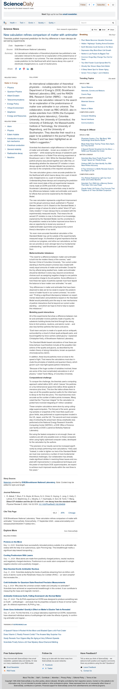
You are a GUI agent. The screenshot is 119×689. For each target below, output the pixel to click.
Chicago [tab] (71, 512)
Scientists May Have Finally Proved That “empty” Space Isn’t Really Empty (96, 159)
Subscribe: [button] (101, 4)
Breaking (84, 34)
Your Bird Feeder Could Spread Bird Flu (96, 62)
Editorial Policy (78, 677)
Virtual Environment (15, 107)
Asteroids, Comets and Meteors (93, 90)
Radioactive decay (15, 153)
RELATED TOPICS (11, 77)
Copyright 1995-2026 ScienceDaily (18, 681)
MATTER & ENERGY (86, 98)
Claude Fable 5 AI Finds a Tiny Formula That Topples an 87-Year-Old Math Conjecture (98, 189)
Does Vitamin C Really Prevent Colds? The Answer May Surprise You (32, 634)
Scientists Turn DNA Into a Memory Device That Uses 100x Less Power (97, 184)
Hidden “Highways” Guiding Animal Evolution (97, 43)
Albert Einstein (13, 95)
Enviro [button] (31, 23)
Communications (87, 123)
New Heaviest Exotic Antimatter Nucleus (21, 569)
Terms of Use (91, 677)
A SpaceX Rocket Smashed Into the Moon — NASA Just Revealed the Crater (97, 150)
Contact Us (88, 670)
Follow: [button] (83, 4)
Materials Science (87, 101)
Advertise (55, 677)
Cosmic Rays (86, 94)
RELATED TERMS (10, 121)
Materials (7, 482)
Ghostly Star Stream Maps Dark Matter (95, 66)
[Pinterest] (24, 69)
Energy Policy (13, 103)
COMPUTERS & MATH (87, 112)
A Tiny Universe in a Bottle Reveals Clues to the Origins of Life (97, 170)
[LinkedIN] (27, 69)
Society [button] (41, 23)
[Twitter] (20, 69)
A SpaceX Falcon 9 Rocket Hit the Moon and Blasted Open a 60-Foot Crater (35, 630)
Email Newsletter (13, 667)
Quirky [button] (51, 23)
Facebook (49, 665)
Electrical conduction (16, 145)
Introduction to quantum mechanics (15, 139)
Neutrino (10, 157)
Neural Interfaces (87, 119)
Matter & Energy (11, 83)
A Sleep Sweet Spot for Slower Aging (94, 69)
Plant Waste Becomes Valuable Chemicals (96, 40)
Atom (9, 126)
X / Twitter (49, 668)
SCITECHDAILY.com (20, 624)
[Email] (31, 69)
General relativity (14, 149)
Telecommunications (15, 99)
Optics (83, 105)
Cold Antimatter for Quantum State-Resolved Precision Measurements (34, 582)
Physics (10, 87)
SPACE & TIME (84, 83)
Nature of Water (87, 108)
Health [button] (12, 23)
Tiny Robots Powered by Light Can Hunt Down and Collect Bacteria (96, 179)
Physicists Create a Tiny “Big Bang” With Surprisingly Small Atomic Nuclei (96, 139)
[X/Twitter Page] (93, 4)
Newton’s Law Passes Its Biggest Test (95, 53)
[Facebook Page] (89, 4)
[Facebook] (16, 69)
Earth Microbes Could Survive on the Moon (97, 47)
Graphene (11, 112)
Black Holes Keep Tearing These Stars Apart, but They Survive (98, 145)
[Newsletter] (113, 4)
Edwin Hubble (13, 134)
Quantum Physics (14, 91)
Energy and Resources (16, 115)
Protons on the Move (13, 541)
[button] (94, 29)
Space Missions (87, 87)
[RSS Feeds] (108, 4)
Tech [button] (22, 23)
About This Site (28, 677)
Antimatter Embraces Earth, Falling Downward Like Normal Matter (32, 596)
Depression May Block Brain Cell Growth (96, 50)
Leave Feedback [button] (90, 667)
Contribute (46, 677)
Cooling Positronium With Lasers (18, 555)
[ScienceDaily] (19, 4)
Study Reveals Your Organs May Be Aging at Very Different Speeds (31, 638)
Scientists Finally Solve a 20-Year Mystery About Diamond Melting (31, 642)
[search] (113, 23)
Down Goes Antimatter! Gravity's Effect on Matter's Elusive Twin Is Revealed (37, 609)
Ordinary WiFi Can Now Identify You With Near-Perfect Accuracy (96, 164)
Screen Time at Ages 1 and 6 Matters (95, 73)
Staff (38, 677)
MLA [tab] (55, 512)
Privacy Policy (66, 677)
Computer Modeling (88, 116)
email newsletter (70, 14)
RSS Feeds (11, 670)
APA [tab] (62, 512)
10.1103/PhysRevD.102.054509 (52, 504)
